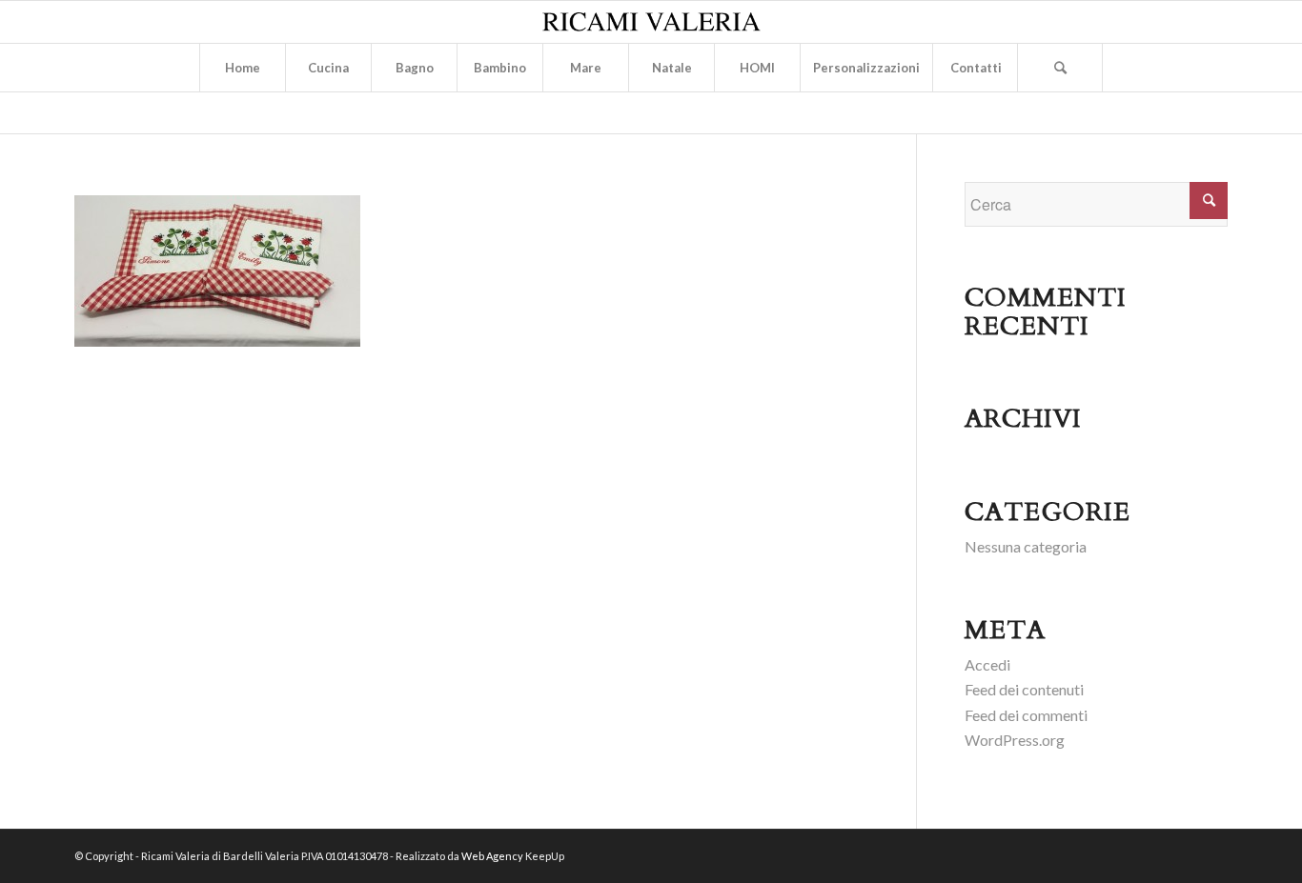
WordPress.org (1015, 740)
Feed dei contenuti (1024, 689)
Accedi (987, 664)
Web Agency (492, 856)
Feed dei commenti (1026, 715)
